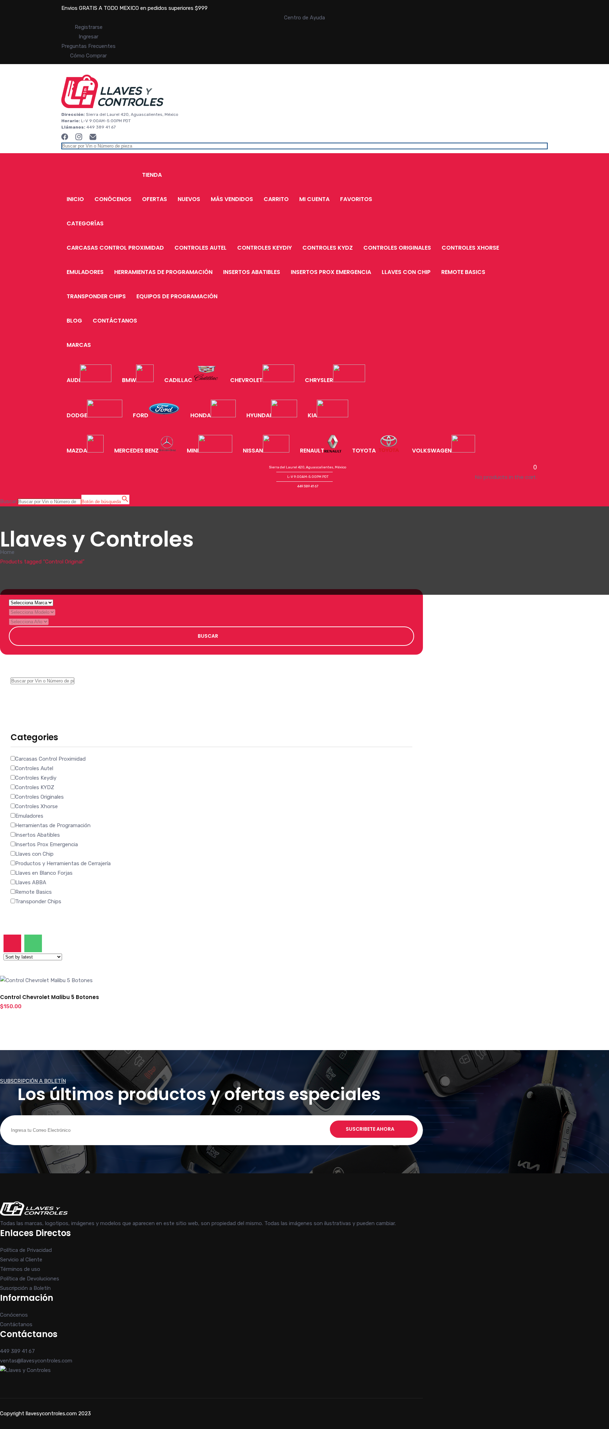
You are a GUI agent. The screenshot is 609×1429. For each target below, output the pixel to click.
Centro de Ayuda (304, 17)
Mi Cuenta (314, 199)
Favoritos (356, 199)
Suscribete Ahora (370, 1128)
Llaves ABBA (30, 882)
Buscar (208, 635)
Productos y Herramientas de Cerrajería (63, 863)
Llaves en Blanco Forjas (44, 873)
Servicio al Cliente (21, 1259)
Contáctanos (115, 321)
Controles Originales (397, 248)
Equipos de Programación (176, 296)
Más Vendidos (232, 199)
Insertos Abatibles (251, 272)
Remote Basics (463, 272)
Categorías (85, 223)
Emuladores (85, 272)
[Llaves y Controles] (112, 106)
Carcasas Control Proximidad (115, 248)
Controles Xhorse (470, 248)
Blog (74, 321)
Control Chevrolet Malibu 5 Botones (49, 997)
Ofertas (154, 199)
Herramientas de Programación (163, 272)
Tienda (152, 175)
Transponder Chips (96, 296)
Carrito (276, 199)
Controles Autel (200, 248)
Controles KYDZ (327, 248)
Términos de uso (20, 1269)
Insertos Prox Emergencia (331, 272)
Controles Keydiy (264, 248)
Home (7, 552)
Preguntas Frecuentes (88, 46)
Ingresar (88, 36)
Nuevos (189, 199)
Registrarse (89, 27)
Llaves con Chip (406, 272)
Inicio (75, 199)
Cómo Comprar (88, 55)
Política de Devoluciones (29, 1278)
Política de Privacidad (26, 1250)
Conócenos (112, 199)
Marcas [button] (79, 345)
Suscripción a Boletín (25, 1288)
